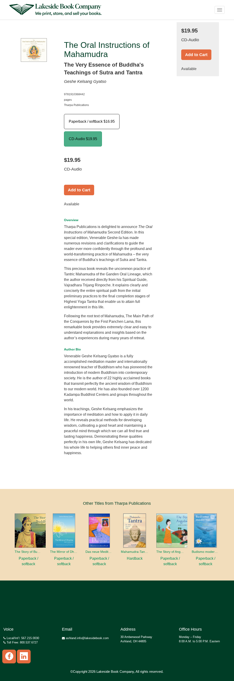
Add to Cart (79, 190)
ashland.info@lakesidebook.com (87, 638)
